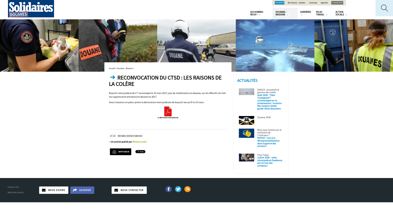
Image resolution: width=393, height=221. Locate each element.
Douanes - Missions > (125, 68)
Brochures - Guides (296, 3)
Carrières (305, 11)
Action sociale (340, 13)
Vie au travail (320, 13)
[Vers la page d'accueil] (31, 8)
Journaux (313, 3)
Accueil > (113, 68)
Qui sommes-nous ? (257, 13)
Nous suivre (56, 190)
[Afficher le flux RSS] (188, 189)
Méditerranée (139, 141)
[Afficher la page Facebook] (168, 189)
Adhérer (279, 2)
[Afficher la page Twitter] (178, 189)
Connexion (337, 2)
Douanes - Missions (281, 13)
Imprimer (124, 151)
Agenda (324, 3)
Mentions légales (16, 192)
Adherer (85, 190)
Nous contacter (132, 190)
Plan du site (13, 187)
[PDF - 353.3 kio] (168, 111)
